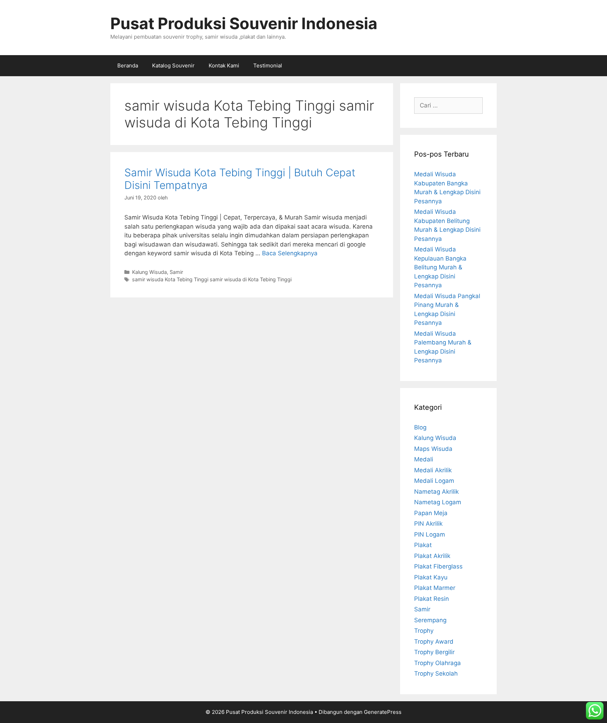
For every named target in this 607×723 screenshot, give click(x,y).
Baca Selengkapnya (290, 253)
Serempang (430, 620)
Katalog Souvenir (173, 65)
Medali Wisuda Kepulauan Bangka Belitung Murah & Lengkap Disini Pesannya (440, 267)
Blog (420, 427)
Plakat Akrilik (432, 555)
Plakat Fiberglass (438, 566)
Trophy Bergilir (434, 652)
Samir (176, 272)
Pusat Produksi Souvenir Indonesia (243, 23)
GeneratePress (383, 712)
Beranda (127, 65)
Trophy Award (433, 641)
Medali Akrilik (433, 470)
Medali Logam (434, 480)
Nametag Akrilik (436, 491)
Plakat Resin (431, 598)
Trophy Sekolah (436, 673)
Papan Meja (431, 513)
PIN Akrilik (428, 523)
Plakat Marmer (434, 587)
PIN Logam (429, 534)
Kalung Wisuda (149, 272)
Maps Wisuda (433, 448)
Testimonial (267, 65)
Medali (423, 459)
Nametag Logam (437, 502)
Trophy (423, 630)
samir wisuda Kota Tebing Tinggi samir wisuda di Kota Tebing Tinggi (212, 279)
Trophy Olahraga (437, 662)
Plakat (423, 544)
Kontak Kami (224, 65)
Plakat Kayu (431, 577)
